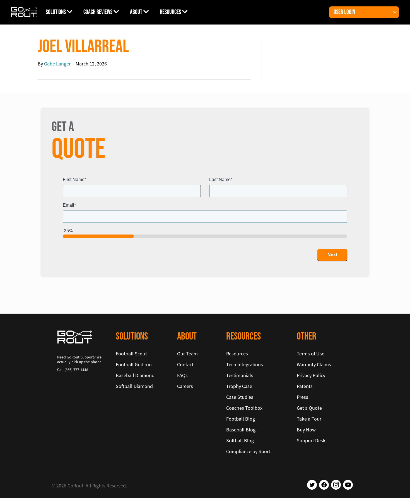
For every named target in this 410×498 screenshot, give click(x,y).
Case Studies (239, 397)
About (136, 12)
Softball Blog (240, 440)
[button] (394, 12)
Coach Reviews (98, 12)
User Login (344, 12)
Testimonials (239, 375)
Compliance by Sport (248, 451)
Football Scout (131, 353)
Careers (185, 386)
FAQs (182, 375)
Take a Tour (309, 419)
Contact (185, 364)
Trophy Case (239, 386)
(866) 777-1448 (76, 369)
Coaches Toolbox (244, 408)
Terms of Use (310, 353)
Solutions (56, 12)
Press (302, 397)
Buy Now (306, 429)
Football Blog (240, 419)
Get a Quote (309, 408)
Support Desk (311, 440)
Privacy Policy (311, 375)
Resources (171, 12)
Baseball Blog (240, 429)
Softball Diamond (134, 386)
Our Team (187, 353)
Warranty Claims (314, 364)
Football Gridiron (134, 364)
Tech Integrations (244, 364)
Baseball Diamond (135, 375)
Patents (305, 386)
